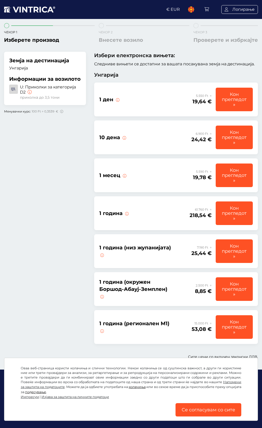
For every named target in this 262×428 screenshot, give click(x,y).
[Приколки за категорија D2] (29, 92)
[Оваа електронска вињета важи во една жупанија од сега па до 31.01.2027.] (101, 254)
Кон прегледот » (234, 99)
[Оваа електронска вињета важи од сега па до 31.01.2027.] (126, 213)
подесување (35, 392)
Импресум (30, 397)
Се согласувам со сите (208, 410)
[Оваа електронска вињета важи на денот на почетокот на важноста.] (117, 99)
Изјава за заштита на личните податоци (75, 397)
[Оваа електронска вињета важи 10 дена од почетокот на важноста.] (124, 137)
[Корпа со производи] (206, 9)
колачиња (137, 387)
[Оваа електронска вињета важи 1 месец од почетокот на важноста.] (124, 175)
